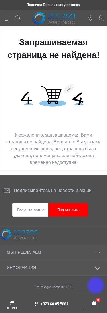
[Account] (101, 18)
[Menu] (7, 18)
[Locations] (90, 18)
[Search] (18, 18)
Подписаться (68, 210)
